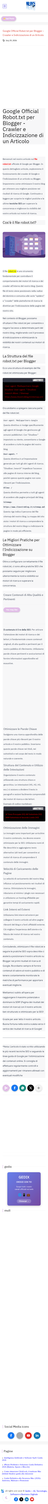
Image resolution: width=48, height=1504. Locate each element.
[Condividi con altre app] (38, 1088)
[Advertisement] (24, 75)
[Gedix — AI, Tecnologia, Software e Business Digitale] (30, 6)
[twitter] (21, 1499)
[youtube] (28, 1435)
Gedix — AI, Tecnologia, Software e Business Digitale (28, 1492)
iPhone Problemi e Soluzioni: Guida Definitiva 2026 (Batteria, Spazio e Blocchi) (22, 1466)
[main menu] (5, 6)
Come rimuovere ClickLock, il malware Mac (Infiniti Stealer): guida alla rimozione (21, 1472)
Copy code (39, 380)
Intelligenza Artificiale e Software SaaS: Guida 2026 (22, 1459)
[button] (14, 1088)
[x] (19, 1435)
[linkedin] (37, 1435)
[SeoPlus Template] (2, 1491)
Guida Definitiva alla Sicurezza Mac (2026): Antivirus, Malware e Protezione (21, 1479)
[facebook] (11, 1435)
